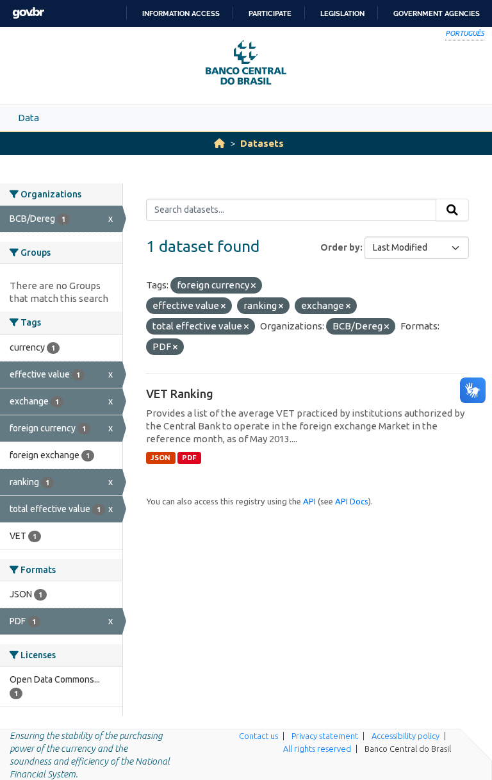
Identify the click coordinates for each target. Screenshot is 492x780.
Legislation (342, 13)
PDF (189, 457)
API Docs (351, 501)
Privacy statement (324, 735)
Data (28, 117)
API (309, 501)
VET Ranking (179, 393)
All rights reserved (317, 748)
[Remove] (253, 286)
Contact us (258, 735)
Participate (270, 13)
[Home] (219, 143)
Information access (181, 13)
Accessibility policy (405, 735)
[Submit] (452, 210)
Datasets (262, 143)
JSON (160, 457)
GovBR (28, 13)
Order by (340, 247)
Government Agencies (436, 13)
